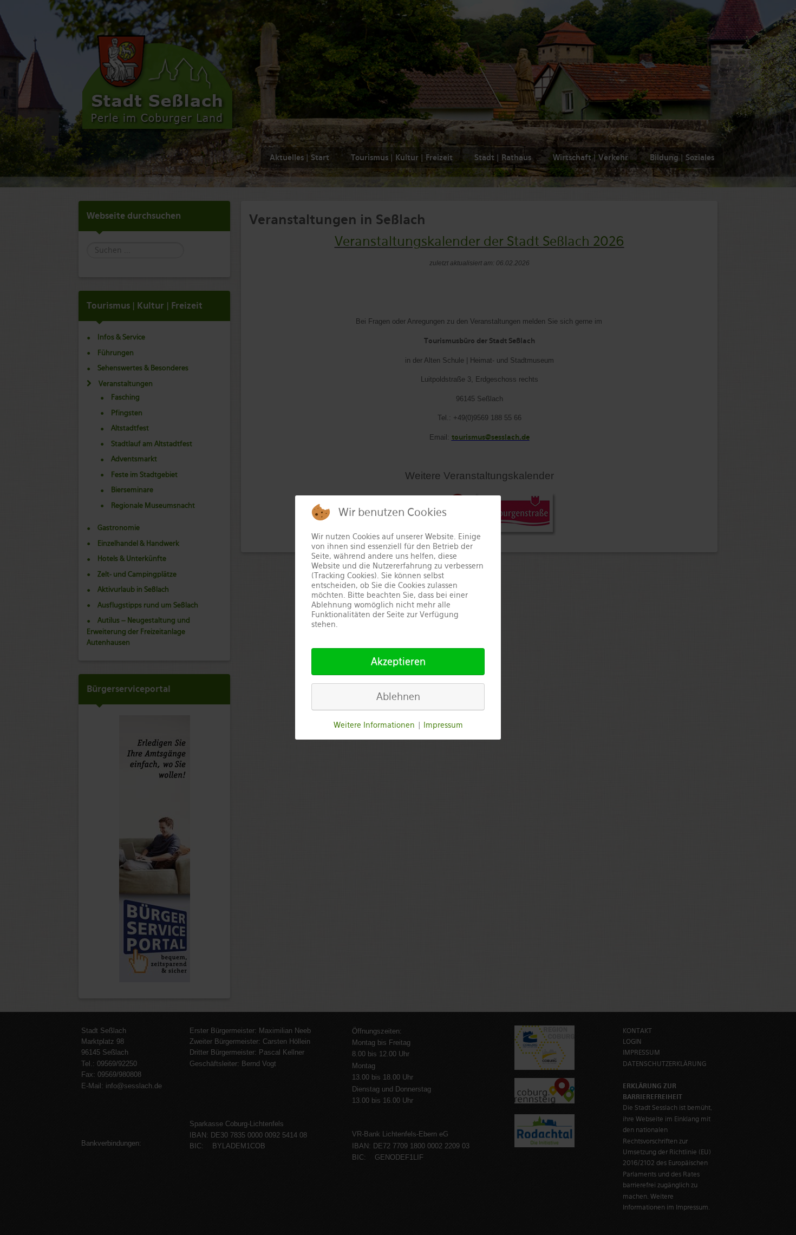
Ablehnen (398, 696)
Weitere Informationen (374, 725)
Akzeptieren (398, 661)
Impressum (443, 725)
